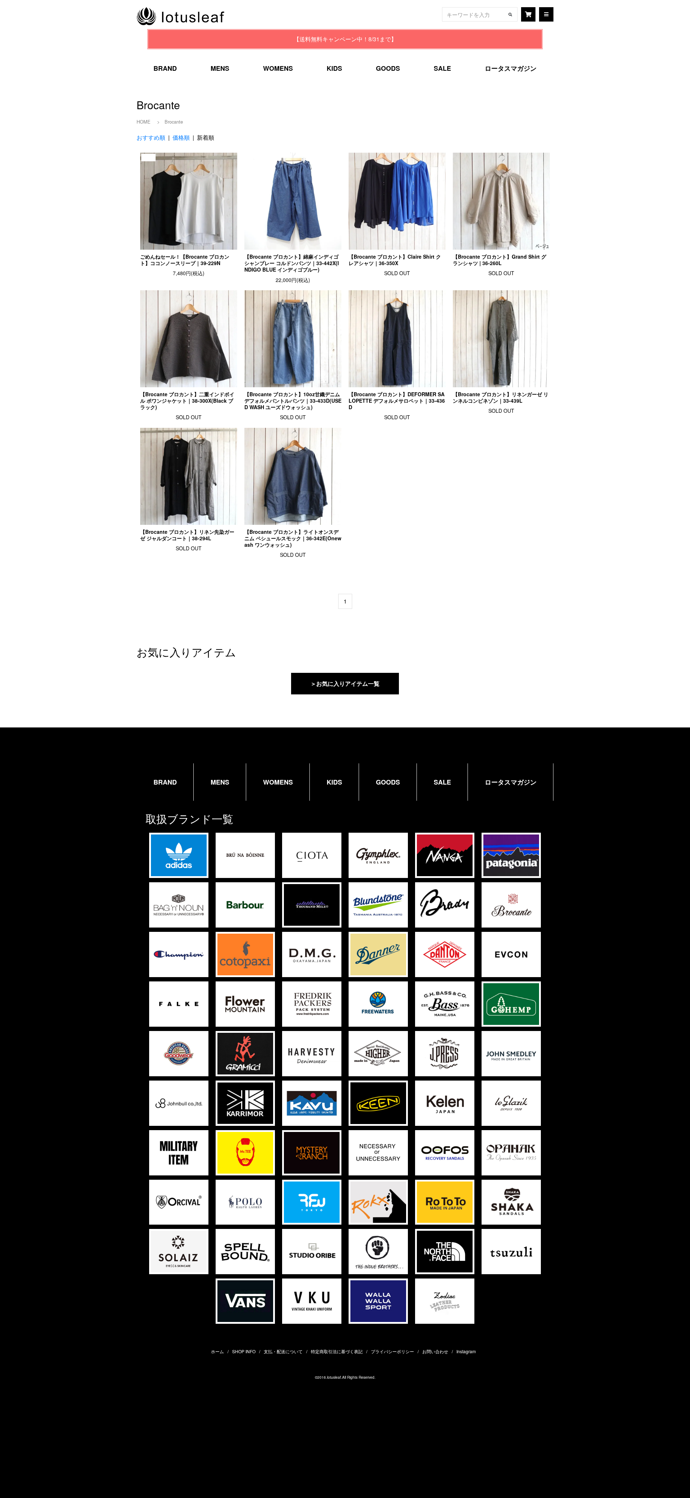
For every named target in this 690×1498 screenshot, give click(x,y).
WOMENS (278, 68)
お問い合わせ (435, 1351)
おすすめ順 (151, 137)
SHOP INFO (244, 1351)
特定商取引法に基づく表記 (337, 1351)
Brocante (174, 121)
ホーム (217, 1351)
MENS (220, 68)
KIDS (334, 68)
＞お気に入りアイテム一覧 (345, 683)
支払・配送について (283, 1351)
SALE (442, 68)
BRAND (165, 68)
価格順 (181, 137)
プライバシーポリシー (392, 1351)
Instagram (466, 1351)
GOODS (388, 68)
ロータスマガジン (511, 68)
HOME (144, 121)
